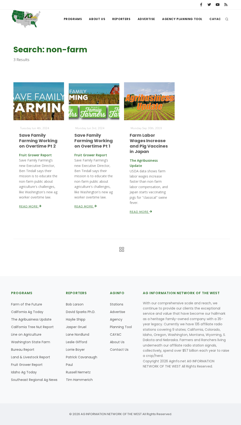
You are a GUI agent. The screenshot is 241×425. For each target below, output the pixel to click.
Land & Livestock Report (30, 357)
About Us (97, 19)
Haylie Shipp (75, 319)
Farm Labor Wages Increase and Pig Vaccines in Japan (149, 143)
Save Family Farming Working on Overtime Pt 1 (93, 140)
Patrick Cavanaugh (81, 357)
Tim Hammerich (79, 379)
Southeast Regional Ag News (34, 379)
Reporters (121, 19)
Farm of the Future (26, 304)
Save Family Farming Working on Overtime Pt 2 (38, 140)
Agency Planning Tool (182, 19)
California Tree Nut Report (32, 327)
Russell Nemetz (78, 372)
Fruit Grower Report (27, 364)
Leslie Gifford (76, 342)
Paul (69, 364)
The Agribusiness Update (31, 319)
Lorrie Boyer (75, 349)
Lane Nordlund (77, 334)
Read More (29, 206)
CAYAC (215, 19)
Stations (116, 304)
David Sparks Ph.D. (80, 311)
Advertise (146, 19)
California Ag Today (27, 311)
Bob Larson (75, 304)
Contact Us (119, 349)
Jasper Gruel (76, 327)
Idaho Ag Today (24, 372)
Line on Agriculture (26, 334)
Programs (73, 19)
